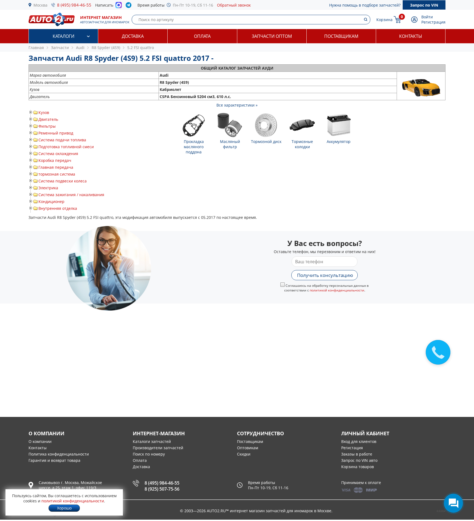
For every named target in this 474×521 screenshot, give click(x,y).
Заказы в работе (356, 454)
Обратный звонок (234, 5)
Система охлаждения (58, 153)
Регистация (352, 447)
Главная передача (55, 167)
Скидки (243, 454)
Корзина (384, 19)
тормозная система (56, 174)
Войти (427, 16)
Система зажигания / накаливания (71, 194)
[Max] (118, 6)
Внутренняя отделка (57, 208)
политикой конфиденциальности (337, 290)
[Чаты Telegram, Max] (453, 503)
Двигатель (48, 119)
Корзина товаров (357, 466)
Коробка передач (54, 160)
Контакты (410, 36)
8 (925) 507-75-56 (162, 489)
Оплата (202, 36)
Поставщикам (341, 36)
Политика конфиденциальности (59, 454)
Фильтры (47, 126)
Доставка (133, 36)
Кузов (43, 112)
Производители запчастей (158, 447)
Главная (36, 47)
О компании (40, 441)
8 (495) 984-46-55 (74, 5)
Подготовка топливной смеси (66, 146)
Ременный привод (55, 133)
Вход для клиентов (358, 441)
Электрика (48, 187)
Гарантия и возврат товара (54, 460)
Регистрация (433, 22)
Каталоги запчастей (152, 441)
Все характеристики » (237, 105)
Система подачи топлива (62, 139)
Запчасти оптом (272, 36)
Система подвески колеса (62, 181)
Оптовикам (247, 447)
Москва (40, 5)
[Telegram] (130, 6)
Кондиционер (51, 201)
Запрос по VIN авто (359, 460)
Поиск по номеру (149, 454)
